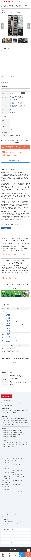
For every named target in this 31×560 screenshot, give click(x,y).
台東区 (10, 412)
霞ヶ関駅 (12, 102)
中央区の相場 (24, 442)
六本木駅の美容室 (5, 494)
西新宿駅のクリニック (20, 474)
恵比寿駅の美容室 (5, 498)
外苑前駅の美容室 (19, 492)
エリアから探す (5, 408)
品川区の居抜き (21, 432)
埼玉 (8, 403)
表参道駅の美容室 (14, 494)
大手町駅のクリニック (21, 464)
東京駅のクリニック (11, 464)
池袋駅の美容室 (9, 506)
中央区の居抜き (5, 432)
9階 (2, 340)
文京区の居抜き (5, 436)
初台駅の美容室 (22, 498)
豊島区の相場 (18, 444)
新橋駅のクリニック (15, 456)
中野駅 (12, 424)
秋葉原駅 (23, 418)
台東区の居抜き (5, 434)
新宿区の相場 (4, 444)
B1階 (3, 311)
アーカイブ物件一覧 (13, 523)
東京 (2, 403)
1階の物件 (16, 521)
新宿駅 (3, 418)
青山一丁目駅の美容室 (9, 492)
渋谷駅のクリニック (10, 458)
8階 (2, 337)
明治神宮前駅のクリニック (16, 460)
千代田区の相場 (17, 442)
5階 (2, 327)
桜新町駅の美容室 (5, 510)
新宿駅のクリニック (10, 474)
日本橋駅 (25, 420)
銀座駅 (20, 420)
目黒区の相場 (11, 446)
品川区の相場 (11, 444)
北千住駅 (26, 422)
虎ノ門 (13, 351)
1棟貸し (21, 521)
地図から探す (4, 521)
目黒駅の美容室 (9, 504)
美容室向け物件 (5, 489)
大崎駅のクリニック (10, 480)
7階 (2, 334)
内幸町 (9, 351)
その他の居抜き (12, 436)
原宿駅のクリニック (6, 460)
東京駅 (10, 418)
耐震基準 (6, 228)
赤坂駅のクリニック (6, 454)
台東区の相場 (4, 446)
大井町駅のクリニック (6, 482)
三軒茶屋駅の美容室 (11, 508)
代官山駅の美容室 (14, 498)
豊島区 (3, 412)
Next (28, 26)
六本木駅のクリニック (20, 452)
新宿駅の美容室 (9, 502)
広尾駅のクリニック (6, 462)
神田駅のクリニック (6, 468)
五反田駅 (3, 420)
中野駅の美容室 (9, 512)
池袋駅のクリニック (10, 484)
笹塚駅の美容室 (5, 500)
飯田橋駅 (21, 422)
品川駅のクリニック (6, 456)
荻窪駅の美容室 (17, 514)
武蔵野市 (3, 516)
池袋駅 (16, 420)
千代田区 (14, 410)
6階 (2, 330)
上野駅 (16, 422)
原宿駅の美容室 (9, 496)
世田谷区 (3, 508)
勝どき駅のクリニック (15, 472)
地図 (23, 93)
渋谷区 (3, 410)
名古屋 (15, 403)
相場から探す (5, 440)
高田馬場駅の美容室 (18, 502)
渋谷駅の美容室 (17, 496)
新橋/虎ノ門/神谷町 (11, 348)
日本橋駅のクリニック (20, 470)
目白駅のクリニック (19, 484)
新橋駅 (11, 99)
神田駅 (14, 418)
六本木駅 (12, 422)
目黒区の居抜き (12, 434)
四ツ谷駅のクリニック (6, 478)
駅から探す (4, 416)
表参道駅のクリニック (9, 452)
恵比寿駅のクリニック (20, 458)
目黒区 (26, 410)
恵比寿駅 (12, 420)
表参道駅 (7, 422)
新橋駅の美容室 (22, 494)
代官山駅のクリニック (15, 462)
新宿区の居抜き (12, 430)
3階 (2, 321)
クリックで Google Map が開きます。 (8, 76)
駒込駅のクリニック (6, 486)
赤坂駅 (3, 422)
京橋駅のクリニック (6, 472)
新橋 (17, 351)
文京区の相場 (24, 444)
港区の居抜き (20, 430)
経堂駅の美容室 (19, 508)
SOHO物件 (10, 521)
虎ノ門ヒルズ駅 (13, 105)
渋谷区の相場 (10, 442)
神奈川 (5, 403)
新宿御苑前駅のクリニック (7, 476)
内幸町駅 (12, 96)
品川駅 (7, 420)
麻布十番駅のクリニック (16, 454)
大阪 (18, 403)
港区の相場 (4, 442)
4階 (2, 324)
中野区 (14, 412)
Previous (2, 26)
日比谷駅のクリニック (6, 466)
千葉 (12, 403)
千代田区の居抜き (13, 432)
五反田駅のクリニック (20, 480)
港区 (6, 410)
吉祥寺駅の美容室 (10, 516)
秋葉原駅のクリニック (16, 466)
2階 (2, 317)
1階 (2, 314)
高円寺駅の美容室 (9, 514)
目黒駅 (8, 424)
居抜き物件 (4, 428)
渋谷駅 (7, 418)
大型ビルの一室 (5, 523)
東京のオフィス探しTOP (7, 405)
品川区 (22, 410)
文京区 (7, 412)
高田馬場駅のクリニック (19, 476)
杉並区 (3, 514)
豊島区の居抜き (20, 434)
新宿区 (10, 410)
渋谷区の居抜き (5, 430)
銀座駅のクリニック (10, 470)
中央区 (18, 410)
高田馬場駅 (4, 424)
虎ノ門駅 (12, 97)
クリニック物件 (5, 450)
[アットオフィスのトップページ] (7, 2)
